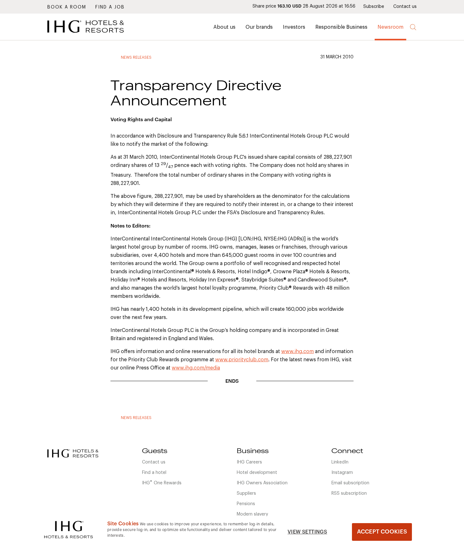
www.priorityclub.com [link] (241, 359)
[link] (94, 34)
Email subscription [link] (350, 483)
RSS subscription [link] (349, 493)
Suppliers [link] (246, 493)
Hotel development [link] (257, 472)
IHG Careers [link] (249, 462)
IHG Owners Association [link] (262, 483)
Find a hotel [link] (154, 472)
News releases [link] (136, 57)
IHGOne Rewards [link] (161, 482)
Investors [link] (294, 27)
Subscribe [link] (373, 6)
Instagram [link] (342, 472)
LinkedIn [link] (339, 462)
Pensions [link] (246, 504)
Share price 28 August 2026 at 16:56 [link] (304, 6)
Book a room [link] (66, 7)
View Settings (307, 531)
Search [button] (413, 27)
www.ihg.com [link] (297, 351)
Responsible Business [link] (341, 27)
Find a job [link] (110, 7)
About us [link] (224, 27)
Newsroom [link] (390, 27)
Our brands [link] (259, 27)
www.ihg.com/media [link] (196, 367)
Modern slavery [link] (252, 514)
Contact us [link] (405, 6)
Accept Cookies (382, 531)
